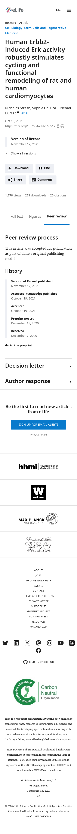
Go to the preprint (18, 345)
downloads (36, 195)
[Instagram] (50, 644)
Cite (47, 168)
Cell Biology (13, 28)
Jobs (38, 575)
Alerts (38, 585)
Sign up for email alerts (38, 424)
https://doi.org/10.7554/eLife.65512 (30, 126)
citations (58, 195)
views (13, 195)
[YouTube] (61, 644)
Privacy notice (38, 435)
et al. (25, 113)
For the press (38, 616)
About (38, 570)
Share (18, 179)
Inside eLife (38, 606)
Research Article (16, 23)
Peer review (57, 216)
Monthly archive (38, 611)
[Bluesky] (5, 644)
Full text (16, 216)
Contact (38, 591)
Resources (38, 621)
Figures (35, 216)
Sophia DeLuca (44, 108)
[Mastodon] (38, 644)
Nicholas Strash (17, 108)
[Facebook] (38, 652)
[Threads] (72, 644)
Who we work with (39, 580)
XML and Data (38, 627)
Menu (60, 10)
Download (21, 168)
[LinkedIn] (16, 644)
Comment (46, 180)
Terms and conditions (38, 596)
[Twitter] (27, 644)
